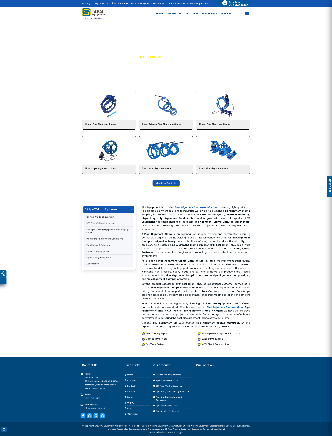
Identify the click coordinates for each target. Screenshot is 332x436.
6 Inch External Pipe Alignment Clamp (161, 124)
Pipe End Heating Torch (167, 405)
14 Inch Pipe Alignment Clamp (214, 124)
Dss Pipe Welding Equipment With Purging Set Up (107, 231)
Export (209, 13)
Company (170, 13)
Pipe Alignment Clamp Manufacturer (196, 207)
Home (160, 13)
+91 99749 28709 (92, 398)
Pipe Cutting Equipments (98, 251)
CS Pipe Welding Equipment (100, 216)
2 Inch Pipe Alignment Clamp (157, 168)
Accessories (92, 263)
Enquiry (219, 13)
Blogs (130, 408)
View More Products (166, 183)
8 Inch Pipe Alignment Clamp (214, 168)
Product (184, 13)
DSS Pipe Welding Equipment (100, 223)
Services (198, 13)
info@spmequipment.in (96, 3)
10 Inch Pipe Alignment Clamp (100, 124)
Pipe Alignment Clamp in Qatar (225, 307)
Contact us (233, 13)
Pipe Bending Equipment (98, 257)
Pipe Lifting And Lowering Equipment (104, 238)
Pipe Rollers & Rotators (98, 245)
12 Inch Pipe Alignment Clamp (100, 168)
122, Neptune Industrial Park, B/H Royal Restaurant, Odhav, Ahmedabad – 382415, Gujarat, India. (162, 3)
